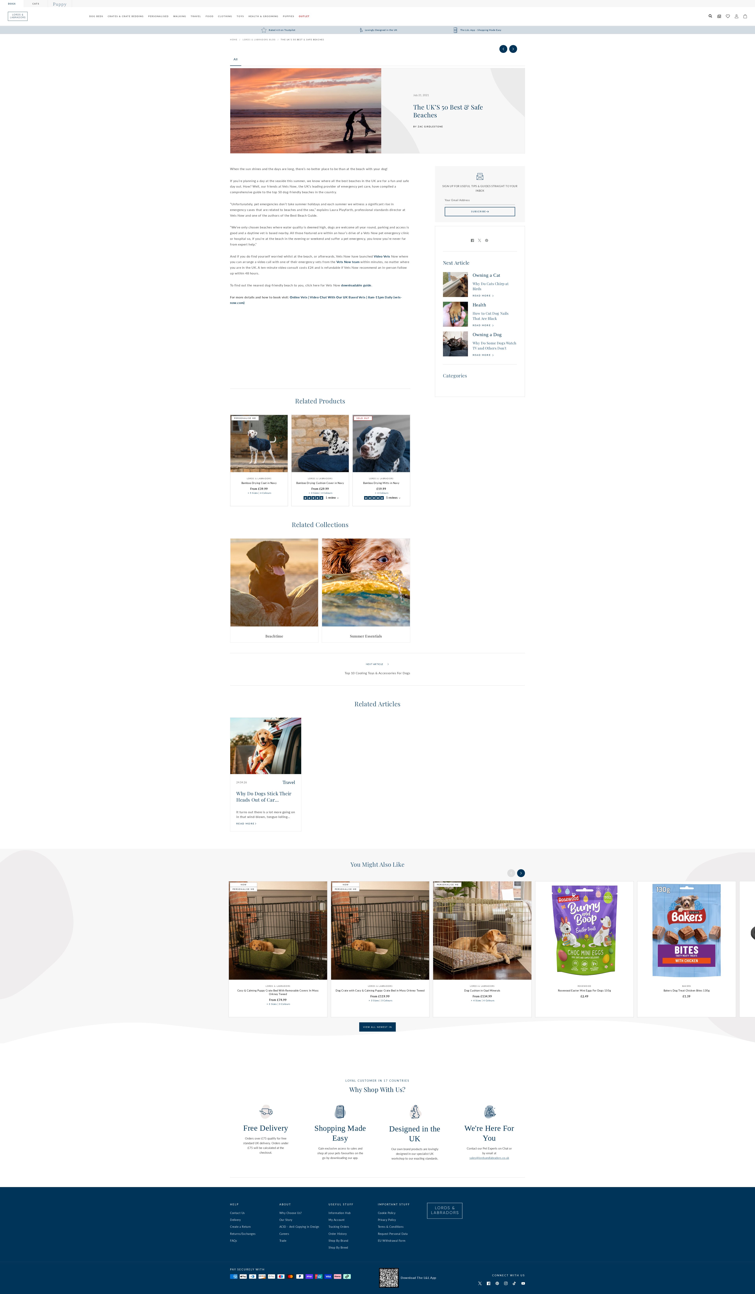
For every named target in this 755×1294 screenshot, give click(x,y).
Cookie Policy (387, 1213)
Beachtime (274, 636)
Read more (482, 295)
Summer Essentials (366, 636)
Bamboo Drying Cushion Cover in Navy (320, 483)
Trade (282, 1240)
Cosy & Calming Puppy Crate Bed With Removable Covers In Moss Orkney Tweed (278, 992)
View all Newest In (377, 1027)
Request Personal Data (393, 1233)
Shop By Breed (338, 1247)
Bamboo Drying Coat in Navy (259, 483)
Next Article (374, 664)
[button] (710, 16)
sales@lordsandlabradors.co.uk (489, 1158)
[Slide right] (513, 49)
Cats (35, 3)
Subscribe (478, 211)
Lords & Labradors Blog (259, 39)
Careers (284, 1233)
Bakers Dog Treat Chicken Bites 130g (687, 990)
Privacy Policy (387, 1219)
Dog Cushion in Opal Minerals (482, 990)
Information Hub (340, 1213)
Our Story (285, 1219)
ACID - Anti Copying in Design (299, 1226)
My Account (337, 1219)
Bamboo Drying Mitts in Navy (381, 483)
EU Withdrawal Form (392, 1240)
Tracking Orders (339, 1226)
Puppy (60, 4)
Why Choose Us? (290, 1213)
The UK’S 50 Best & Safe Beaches (302, 39)
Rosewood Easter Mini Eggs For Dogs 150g (584, 990)
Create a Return (240, 1226)
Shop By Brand (338, 1240)
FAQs (233, 1240)
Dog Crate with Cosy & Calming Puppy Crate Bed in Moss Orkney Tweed (380, 990)
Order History (338, 1233)
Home (233, 39)
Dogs (12, 3)
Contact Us (237, 1213)
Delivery (235, 1219)
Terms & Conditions (391, 1226)
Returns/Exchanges (242, 1233)
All (236, 59)
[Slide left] (503, 49)
